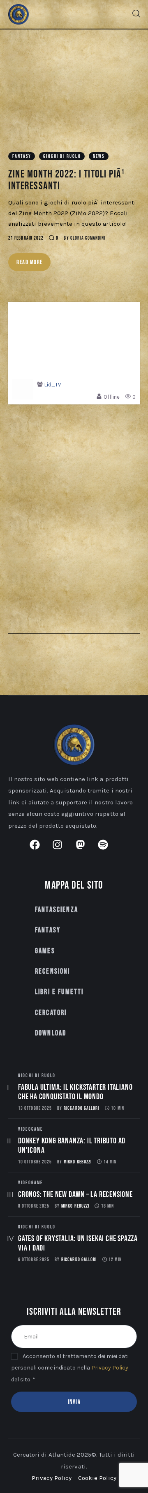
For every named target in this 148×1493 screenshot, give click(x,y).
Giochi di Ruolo (62, 156)
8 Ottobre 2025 (33, 1206)
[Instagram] (62, 850)
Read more (29, 262)
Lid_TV (52, 385)
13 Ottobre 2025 (35, 1108)
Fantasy (21, 156)
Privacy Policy (109, 1367)
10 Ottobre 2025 (35, 1162)
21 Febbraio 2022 (26, 238)
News (99, 156)
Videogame (30, 1129)
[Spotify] (108, 850)
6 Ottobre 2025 (33, 1260)
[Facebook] (40, 850)
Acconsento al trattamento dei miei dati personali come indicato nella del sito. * (70, 1368)
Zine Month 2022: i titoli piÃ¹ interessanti (66, 180)
